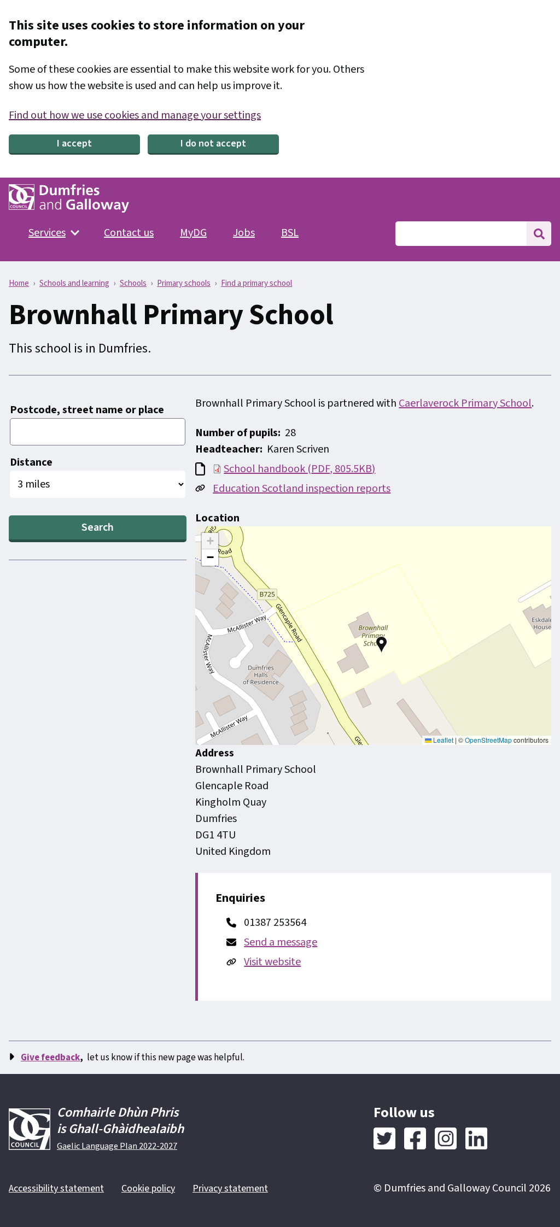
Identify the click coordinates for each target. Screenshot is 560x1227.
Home (19, 283)
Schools (133, 283)
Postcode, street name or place (87, 410)
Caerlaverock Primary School (465, 403)
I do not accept (213, 143)
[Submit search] (539, 233)
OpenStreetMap (488, 739)
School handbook (299, 469)
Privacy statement (230, 1188)
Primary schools (184, 283)
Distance (31, 462)
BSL (290, 232)
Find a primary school (256, 283)
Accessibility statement (56, 1188)
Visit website (272, 962)
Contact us (129, 232)
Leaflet (442, 739)
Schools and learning (74, 283)
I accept (74, 143)
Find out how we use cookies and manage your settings (135, 115)
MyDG (193, 232)
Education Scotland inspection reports (301, 488)
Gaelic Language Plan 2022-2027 (117, 1146)
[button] (381, 644)
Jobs (244, 232)
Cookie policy (148, 1188)
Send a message (280, 942)
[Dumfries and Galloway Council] (69, 198)
